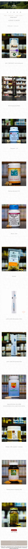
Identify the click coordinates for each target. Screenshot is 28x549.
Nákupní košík (14, 12)
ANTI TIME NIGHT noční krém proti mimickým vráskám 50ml (14, 63)
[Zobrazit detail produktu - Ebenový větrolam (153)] (14, 173)
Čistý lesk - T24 (14, 148)
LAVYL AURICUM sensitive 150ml (14, 319)
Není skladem (14, 530)
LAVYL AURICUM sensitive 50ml (14, 361)
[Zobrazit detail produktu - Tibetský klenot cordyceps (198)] (14, 472)
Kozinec (14, 276)
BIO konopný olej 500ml (14, 105)
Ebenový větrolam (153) (14, 191)
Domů (5, 15)
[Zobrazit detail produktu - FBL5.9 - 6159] (14, 216)
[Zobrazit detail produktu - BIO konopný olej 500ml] (14, 88)
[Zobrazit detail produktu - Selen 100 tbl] (14, 515)
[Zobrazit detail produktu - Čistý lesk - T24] (14, 131)
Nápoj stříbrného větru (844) (14, 404)
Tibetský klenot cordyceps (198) (14, 489)
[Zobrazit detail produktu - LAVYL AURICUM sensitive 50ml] (14, 344)
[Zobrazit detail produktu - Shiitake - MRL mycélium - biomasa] (14, 429)
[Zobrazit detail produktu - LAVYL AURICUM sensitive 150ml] (14, 301)
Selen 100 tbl (14, 532)
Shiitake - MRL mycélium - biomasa (14, 447)
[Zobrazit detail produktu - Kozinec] (14, 259)
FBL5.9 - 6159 (14, 233)
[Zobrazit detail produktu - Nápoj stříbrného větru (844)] (14, 387)
